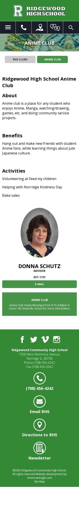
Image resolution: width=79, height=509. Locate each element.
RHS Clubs (20, 59)
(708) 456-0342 (42, 367)
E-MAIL (39, 284)
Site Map (39, 481)
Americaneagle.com (39, 478)
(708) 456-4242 (44, 363)
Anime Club (52, 59)
